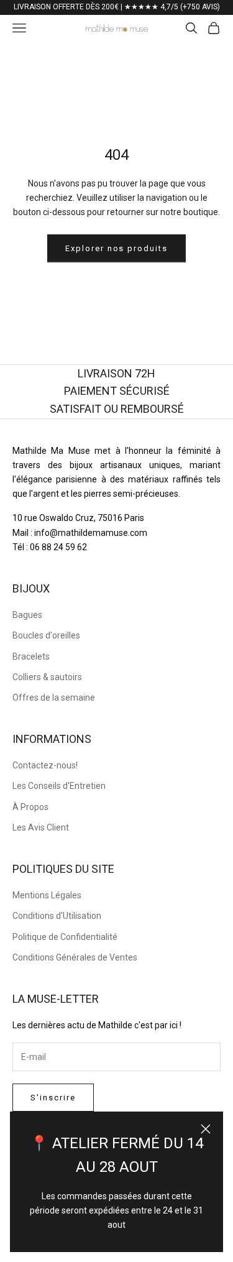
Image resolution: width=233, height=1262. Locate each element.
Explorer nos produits (116, 248)
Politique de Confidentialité (64, 937)
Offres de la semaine (53, 697)
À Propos (30, 807)
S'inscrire (53, 1097)
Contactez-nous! (45, 765)
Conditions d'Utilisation (56, 916)
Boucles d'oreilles (46, 635)
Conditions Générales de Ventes (74, 957)
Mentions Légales (46, 895)
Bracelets (31, 656)
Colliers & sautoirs (47, 677)
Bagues (27, 615)
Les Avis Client (40, 827)
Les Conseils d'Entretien (59, 786)
